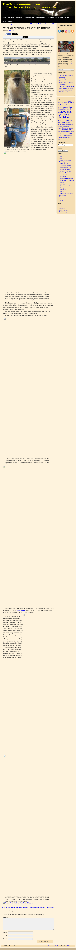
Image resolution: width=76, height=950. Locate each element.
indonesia (64, 122)
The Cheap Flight (29, 17)
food (63, 111)
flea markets (67, 109)
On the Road (59, 17)
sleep (66, 133)
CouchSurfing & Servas (66, 178)
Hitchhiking (63, 176)
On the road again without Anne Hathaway (15, 24)
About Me (11, 17)
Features (67, 17)
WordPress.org (63, 212)
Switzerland (67, 136)
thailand (64, 137)
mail (68, 126)
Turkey (72, 137)
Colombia (68, 105)
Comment (6, 917)
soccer (70, 134)
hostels (61, 120)
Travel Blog (19, 17)
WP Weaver (69, 945)
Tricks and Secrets (65, 165)
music (69, 130)
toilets (68, 137)
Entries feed (62, 208)
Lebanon (65, 126)
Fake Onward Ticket (65, 167)
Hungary (68, 120)
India (59, 122)
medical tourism (68, 128)
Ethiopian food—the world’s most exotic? (43, 24)
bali (62, 102)
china (64, 104)
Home (4, 17)
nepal (59, 132)
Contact (10, 21)
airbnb (59, 102)
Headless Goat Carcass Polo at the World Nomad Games (65, 91)
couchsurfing (66, 107)
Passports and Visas (66, 186)
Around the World (65, 169)
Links (4, 21)
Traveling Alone (64, 175)
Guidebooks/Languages (66, 193)
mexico (60, 130)
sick (63, 134)
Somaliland (60, 135)
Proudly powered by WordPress (53, 945)
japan (60, 124)
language (60, 126)
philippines (65, 132)
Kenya (64, 124)
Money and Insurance (66, 187)
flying (59, 112)
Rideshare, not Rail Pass (67, 180)
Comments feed (63, 210)
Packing (62, 191)
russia (71, 132)
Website (5, 939)
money (64, 130)
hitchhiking (64, 117)
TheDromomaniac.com (21, 4)
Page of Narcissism (65, 160)
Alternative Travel (41, 17)
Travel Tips (50, 17)
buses (65, 102)
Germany (66, 114)
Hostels (62, 182)
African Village (20, 610)
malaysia (60, 128)
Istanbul (68, 122)
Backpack (63, 189)
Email (5, 936)
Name (5, 932)
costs (59, 107)
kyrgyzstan (70, 124)
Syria (59, 137)
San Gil (60, 134)
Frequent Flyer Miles (65, 171)
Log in (60, 206)
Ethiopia (60, 109)
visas (59, 139)
